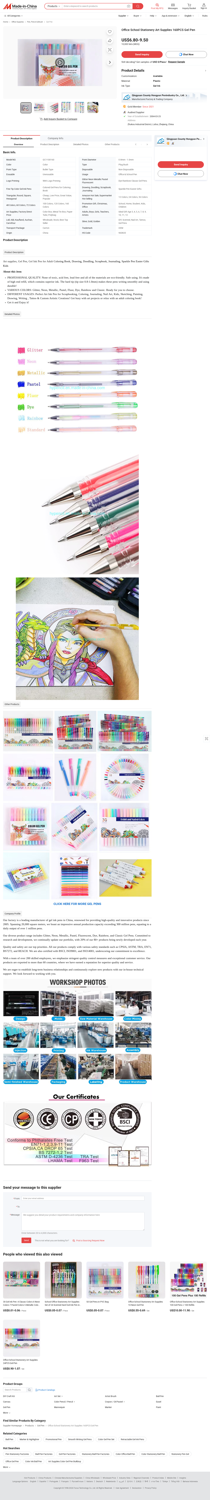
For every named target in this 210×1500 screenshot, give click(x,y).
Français (65, 1481)
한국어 (130, 1481)
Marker (108, 1407)
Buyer (136, 15)
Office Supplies (18, 22)
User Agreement (122, 1488)
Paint (158, 1407)
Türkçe (165, 1481)
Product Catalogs (46, 1389)
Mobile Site (171, 1478)
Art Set (57, 1396)
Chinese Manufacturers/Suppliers (68, 1478)
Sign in (204, 8)
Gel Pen (49, 22)
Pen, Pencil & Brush (35, 22)
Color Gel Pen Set (106, 1439)
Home (5, 22)
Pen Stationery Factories (17, 1454)
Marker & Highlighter (29, 1439)
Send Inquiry (142, 54)
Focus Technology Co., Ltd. (85, 1488)
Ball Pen (160, 1396)
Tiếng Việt (175, 1481)
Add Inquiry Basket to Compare (60, 119)
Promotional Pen (54, 1439)
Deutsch (99, 1481)
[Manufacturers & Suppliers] (20, 6)
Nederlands (111, 1481)
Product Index (158, 1478)
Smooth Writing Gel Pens (80, 1439)
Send (26, 1240)
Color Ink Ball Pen (33, 1461)
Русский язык (77, 1481)
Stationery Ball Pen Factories (95, 1454)
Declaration (137, 1488)
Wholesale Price (109, 1478)
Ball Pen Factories (43, 1454)
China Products (44, 1478)
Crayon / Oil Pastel (114, 1401)
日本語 (138, 1481)
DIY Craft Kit (9, 1396)
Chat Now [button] (188, 54)
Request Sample (176, 61)
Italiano (90, 1481)
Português (54, 1481)
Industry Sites (124, 1478)
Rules (205, 15)
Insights (182, 1478)
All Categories (13, 15)
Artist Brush (110, 1396)
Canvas (6, 1401)
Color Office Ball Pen (125, 1454)
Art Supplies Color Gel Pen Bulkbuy (64, 1461)
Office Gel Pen (12, 1461)
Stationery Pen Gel (180, 1454)
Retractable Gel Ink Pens (132, 1439)
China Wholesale (92, 1478)
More (5, 1467)
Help (152, 15)
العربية (121, 1481)
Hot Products (29, 1478)
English (33, 1481)
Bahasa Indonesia (190, 1481)
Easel (158, 1401)
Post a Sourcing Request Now (89, 1240)
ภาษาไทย (155, 1481)
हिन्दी (146, 1481)
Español (43, 1481)
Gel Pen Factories (67, 1454)
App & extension (169, 15)
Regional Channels (141, 1478)
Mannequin (59, 1407)
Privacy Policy (151, 1488)
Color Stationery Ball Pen (153, 1454)
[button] (141, 144)
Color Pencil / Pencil (63, 1401)
